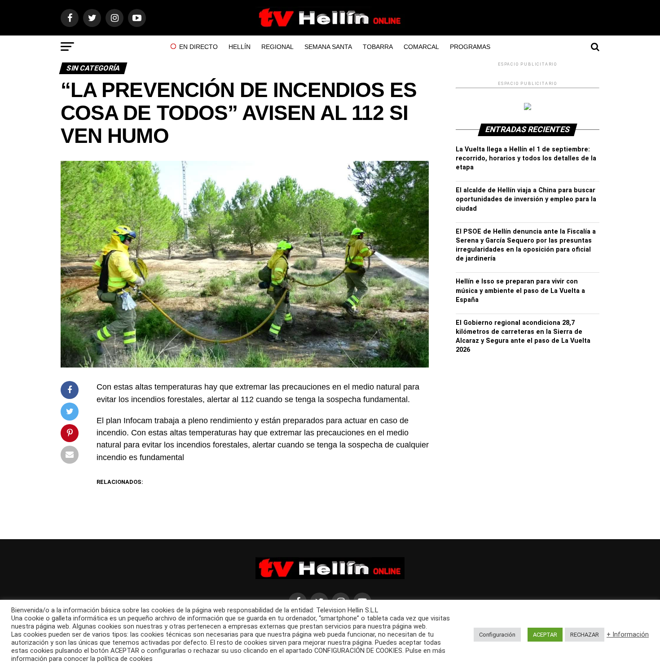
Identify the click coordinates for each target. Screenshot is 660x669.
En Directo (198, 46)
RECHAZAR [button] (584, 634)
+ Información (628, 634)
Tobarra (378, 46)
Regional (277, 46)
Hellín (240, 46)
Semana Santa (328, 46)
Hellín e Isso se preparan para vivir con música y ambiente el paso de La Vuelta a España (520, 290)
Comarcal (421, 46)
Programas (470, 46)
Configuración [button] (497, 634)
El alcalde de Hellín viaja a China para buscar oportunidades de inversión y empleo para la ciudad (526, 199)
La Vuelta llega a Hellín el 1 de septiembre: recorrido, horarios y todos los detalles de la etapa (526, 158)
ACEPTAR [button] (545, 634)
